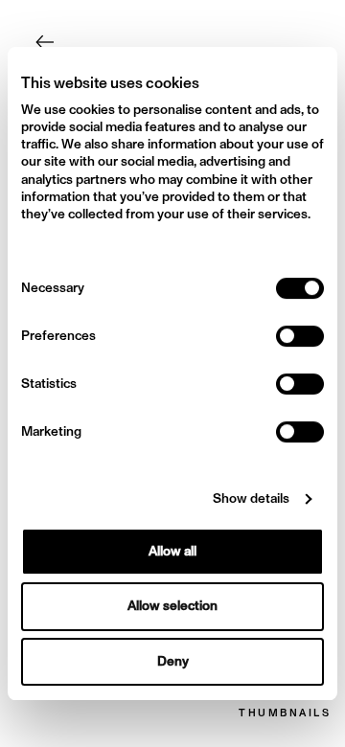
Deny (173, 661)
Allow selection (172, 607)
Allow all (172, 551)
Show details (251, 499)
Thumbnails (285, 713)
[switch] (300, 336)
